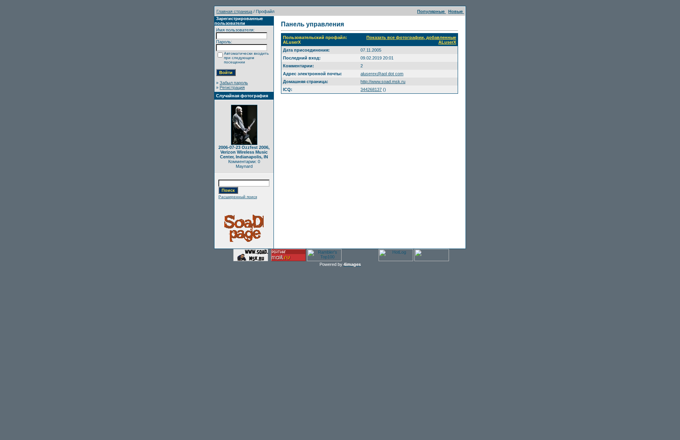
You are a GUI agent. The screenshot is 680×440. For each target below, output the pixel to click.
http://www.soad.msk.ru (382, 81)
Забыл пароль (234, 82)
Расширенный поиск (237, 197)
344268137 (371, 89)
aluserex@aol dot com (381, 73)
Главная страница (234, 11)
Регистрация (232, 87)
